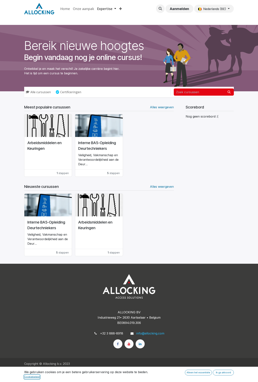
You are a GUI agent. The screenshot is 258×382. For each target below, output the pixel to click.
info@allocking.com (150, 333)
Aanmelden (179, 9)
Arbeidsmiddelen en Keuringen (44, 146)
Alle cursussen (40, 92)
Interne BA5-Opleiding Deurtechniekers (97, 146)
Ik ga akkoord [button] (223, 372)
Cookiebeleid (32, 376)
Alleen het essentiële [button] (198, 372)
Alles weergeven (162, 107)
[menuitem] (65, 9)
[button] (160, 8)
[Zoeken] (229, 92)
